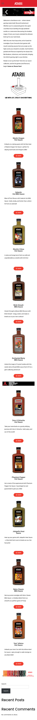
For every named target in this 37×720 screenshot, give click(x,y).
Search (3, 684)
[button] (6, 12)
